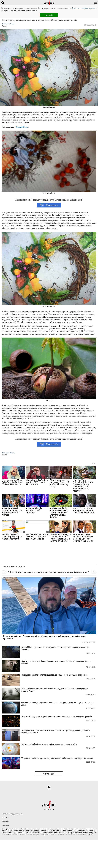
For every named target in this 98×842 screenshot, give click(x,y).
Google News (22, 127)
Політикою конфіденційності (83, 8)
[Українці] (49, 2)
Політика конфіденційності (12, 814)
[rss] (49, 787)
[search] (2, 2)
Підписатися (52, 205)
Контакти (5, 825)
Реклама (5, 818)
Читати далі (49, 774)
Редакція (5, 821)
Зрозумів (49, 15)
